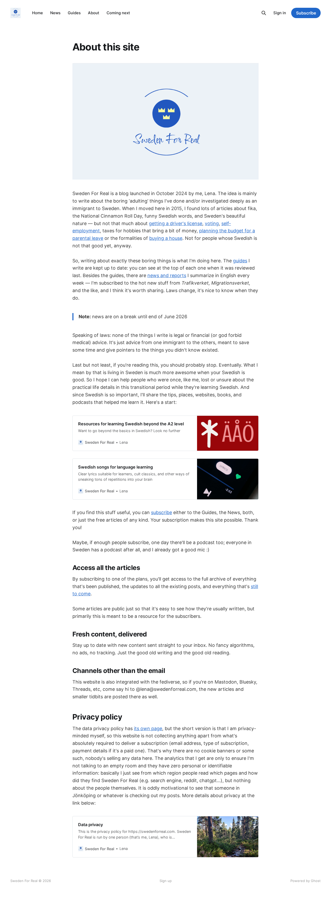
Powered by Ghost (305, 881)
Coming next (118, 12)
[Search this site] (264, 13)
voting (212, 223)
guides (240, 260)
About (93, 12)
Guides (74, 12)
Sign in (279, 12)
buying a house (165, 238)
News (55, 12)
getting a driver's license (175, 223)
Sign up (166, 881)
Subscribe (306, 13)
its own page (148, 728)
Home (37, 12)
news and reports (166, 275)
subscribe (161, 512)
